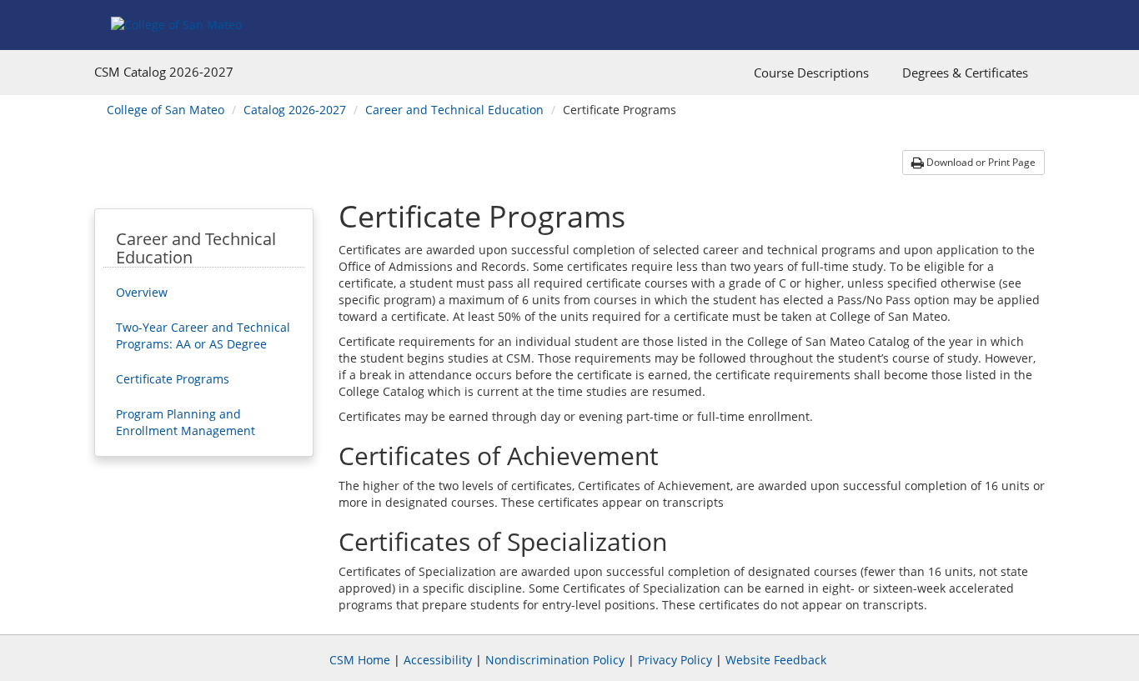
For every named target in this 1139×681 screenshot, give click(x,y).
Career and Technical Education (454, 110)
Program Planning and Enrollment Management (185, 422)
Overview (142, 292)
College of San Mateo (165, 110)
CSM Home (359, 660)
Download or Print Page (980, 162)
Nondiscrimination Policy (555, 660)
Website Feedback (775, 660)
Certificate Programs (172, 379)
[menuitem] (811, 72)
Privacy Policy (675, 660)
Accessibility (438, 660)
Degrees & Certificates (965, 72)
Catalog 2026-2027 (294, 110)
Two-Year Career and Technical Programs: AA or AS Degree (203, 335)
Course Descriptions (811, 72)
